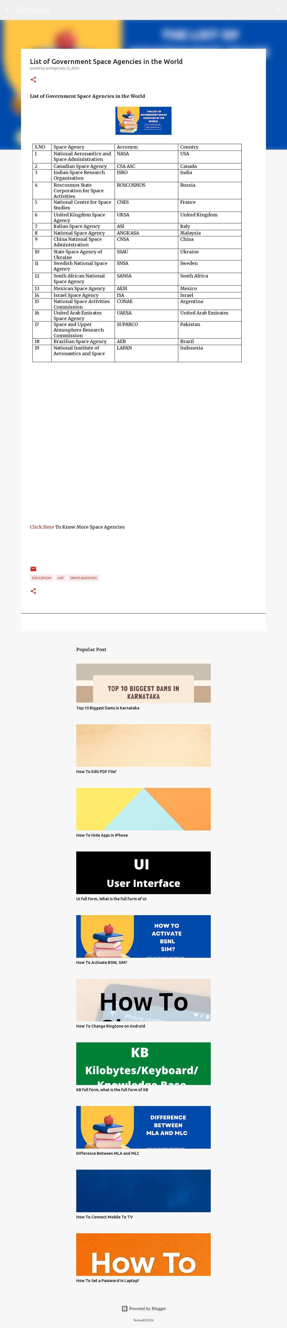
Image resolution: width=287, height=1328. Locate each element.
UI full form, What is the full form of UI (111, 899)
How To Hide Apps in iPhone (102, 835)
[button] (33, 80)
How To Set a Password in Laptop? (107, 1280)
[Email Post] (33, 571)
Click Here (42, 527)
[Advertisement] (143, 484)
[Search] (279, 10)
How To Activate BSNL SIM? (101, 962)
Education (41, 578)
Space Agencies (83, 578)
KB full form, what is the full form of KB (112, 1090)
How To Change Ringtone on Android (110, 1026)
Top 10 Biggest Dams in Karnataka (107, 708)
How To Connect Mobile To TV (104, 1217)
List (61, 578)
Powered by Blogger (147, 1308)
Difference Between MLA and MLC (107, 1153)
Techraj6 (33, 9)
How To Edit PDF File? (96, 771)
